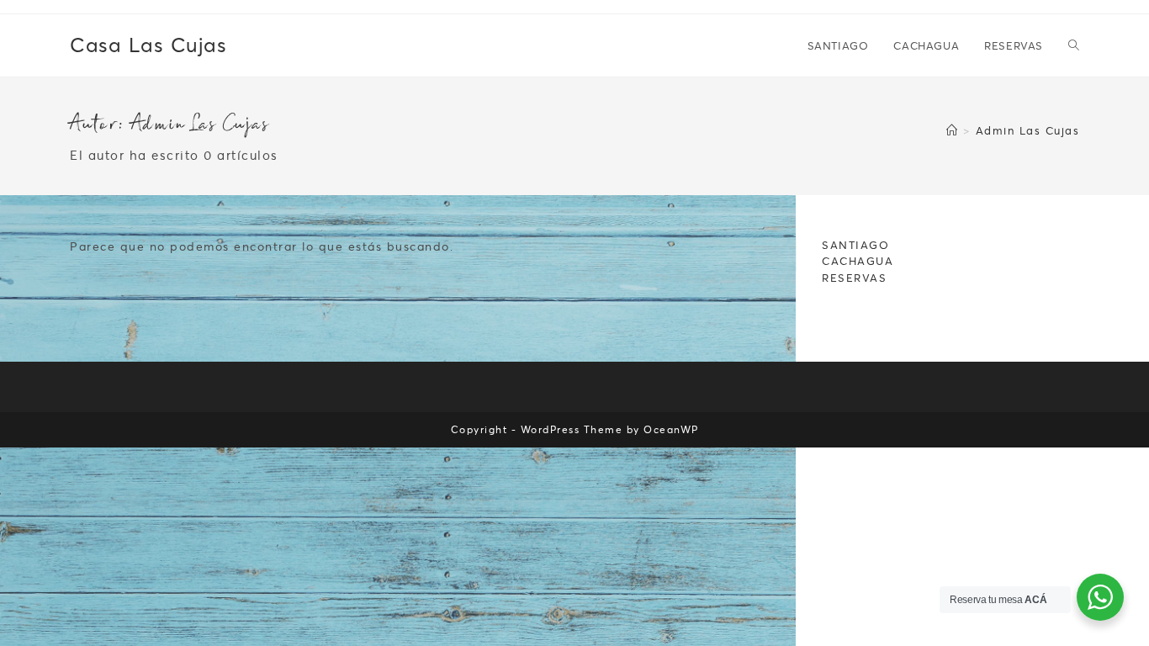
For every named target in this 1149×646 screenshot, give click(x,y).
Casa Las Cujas (148, 44)
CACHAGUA (857, 260)
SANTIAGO (855, 244)
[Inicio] (952, 130)
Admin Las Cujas (1028, 130)
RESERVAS (854, 277)
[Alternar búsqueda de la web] (1074, 45)
